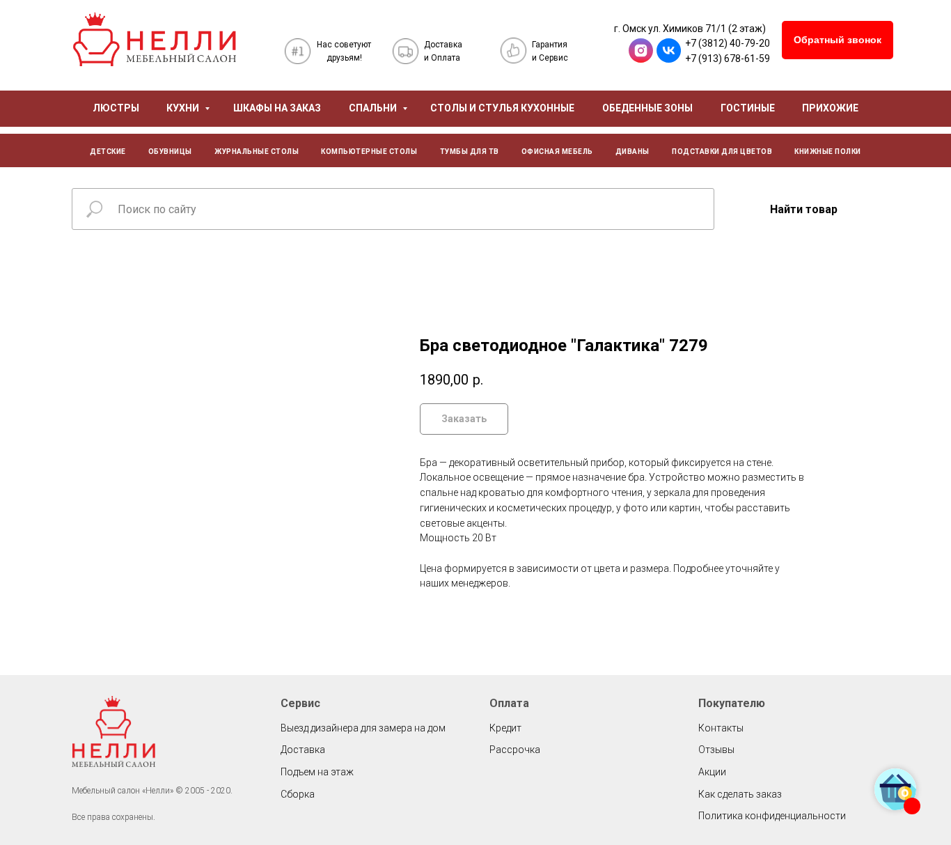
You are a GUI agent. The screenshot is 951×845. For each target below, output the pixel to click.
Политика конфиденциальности (772, 815)
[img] (154, 39)
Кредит (505, 728)
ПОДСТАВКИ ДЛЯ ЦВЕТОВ (722, 151)
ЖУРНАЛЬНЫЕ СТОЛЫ (256, 151)
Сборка (298, 794)
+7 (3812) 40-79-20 (727, 43)
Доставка (303, 749)
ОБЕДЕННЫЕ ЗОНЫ (647, 108)
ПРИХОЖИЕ (830, 108)
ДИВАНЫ (632, 151)
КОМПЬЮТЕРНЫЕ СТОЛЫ (369, 151)
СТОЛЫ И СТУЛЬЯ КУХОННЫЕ (502, 108)
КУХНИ (183, 108)
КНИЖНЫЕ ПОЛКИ (827, 151)
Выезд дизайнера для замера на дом (363, 728)
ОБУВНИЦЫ (170, 151)
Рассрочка (514, 749)
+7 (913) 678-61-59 (727, 58)
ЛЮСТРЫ (116, 108)
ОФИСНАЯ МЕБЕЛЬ (557, 151)
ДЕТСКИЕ (108, 151)
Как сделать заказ (740, 794)
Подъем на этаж (317, 771)
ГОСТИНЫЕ (748, 108)
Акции (712, 771)
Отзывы (716, 749)
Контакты (721, 728)
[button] (837, 40)
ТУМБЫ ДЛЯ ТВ (469, 151)
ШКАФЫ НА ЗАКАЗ (277, 108)
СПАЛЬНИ (374, 108)
